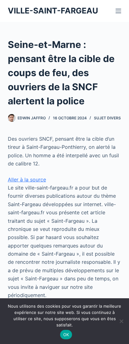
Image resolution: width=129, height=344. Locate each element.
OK (66, 334)
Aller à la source (27, 179)
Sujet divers (107, 118)
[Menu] (118, 11)
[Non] (121, 321)
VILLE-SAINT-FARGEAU (53, 10)
